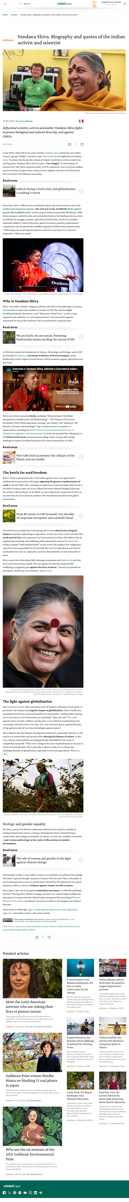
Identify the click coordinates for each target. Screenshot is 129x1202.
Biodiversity (69, 926)
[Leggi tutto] (124, 953)
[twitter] (9, 1192)
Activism (8, 40)
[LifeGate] (64, 3)
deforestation (48, 156)
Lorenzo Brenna (25, 121)
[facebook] (4, 1192)
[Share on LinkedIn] (81, 144)
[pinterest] (14, 1192)
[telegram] (40, 1192)
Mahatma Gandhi (15, 706)
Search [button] (27, 3)
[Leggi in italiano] (81, 121)
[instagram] (30, 1192)
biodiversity (66, 560)
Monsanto (69, 541)
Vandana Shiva (52, 152)
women (14, 832)
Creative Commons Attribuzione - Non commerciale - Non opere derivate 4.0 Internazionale (44, 920)
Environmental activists (37, 926)
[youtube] (25, 1192)
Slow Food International (31, 433)
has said (47, 570)
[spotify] (19, 1192)
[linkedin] (35, 1192)
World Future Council (40, 430)
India (5, 159)
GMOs (56, 478)
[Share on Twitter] (75, 144)
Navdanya (20, 355)
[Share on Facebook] (69, 144)
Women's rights (56, 926)
